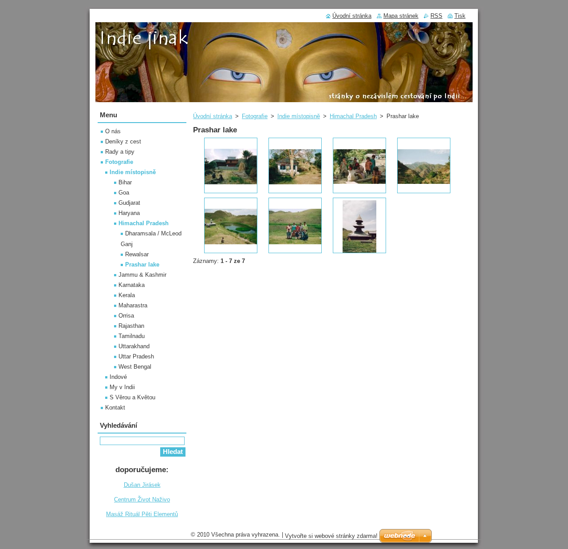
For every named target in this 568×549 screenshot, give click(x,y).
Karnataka (131, 285)
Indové (118, 377)
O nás (113, 131)
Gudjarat (129, 202)
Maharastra (132, 305)
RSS (436, 15)
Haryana (129, 213)
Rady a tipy (119, 151)
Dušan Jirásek (142, 484)
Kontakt (115, 407)
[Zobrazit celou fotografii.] (230, 165)
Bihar (125, 182)
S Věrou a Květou (132, 397)
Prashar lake (142, 264)
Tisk (459, 15)
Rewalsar (137, 254)
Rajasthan (131, 325)
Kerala (126, 295)
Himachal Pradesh (353, 116)
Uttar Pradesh (136, 356)
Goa (123, 192)
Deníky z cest (123, 141)
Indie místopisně (298, 116)
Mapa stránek (400, 15)
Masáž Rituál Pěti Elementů (142, 514)
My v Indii (122, 387)
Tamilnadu (131, 336)
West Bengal (134, 366)
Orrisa (126, 315)
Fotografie (255, 116)
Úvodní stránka (212, 116)
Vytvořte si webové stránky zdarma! (331, 536)
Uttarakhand (134, 346)
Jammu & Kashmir (142, 274)
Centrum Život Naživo (142, 499)
